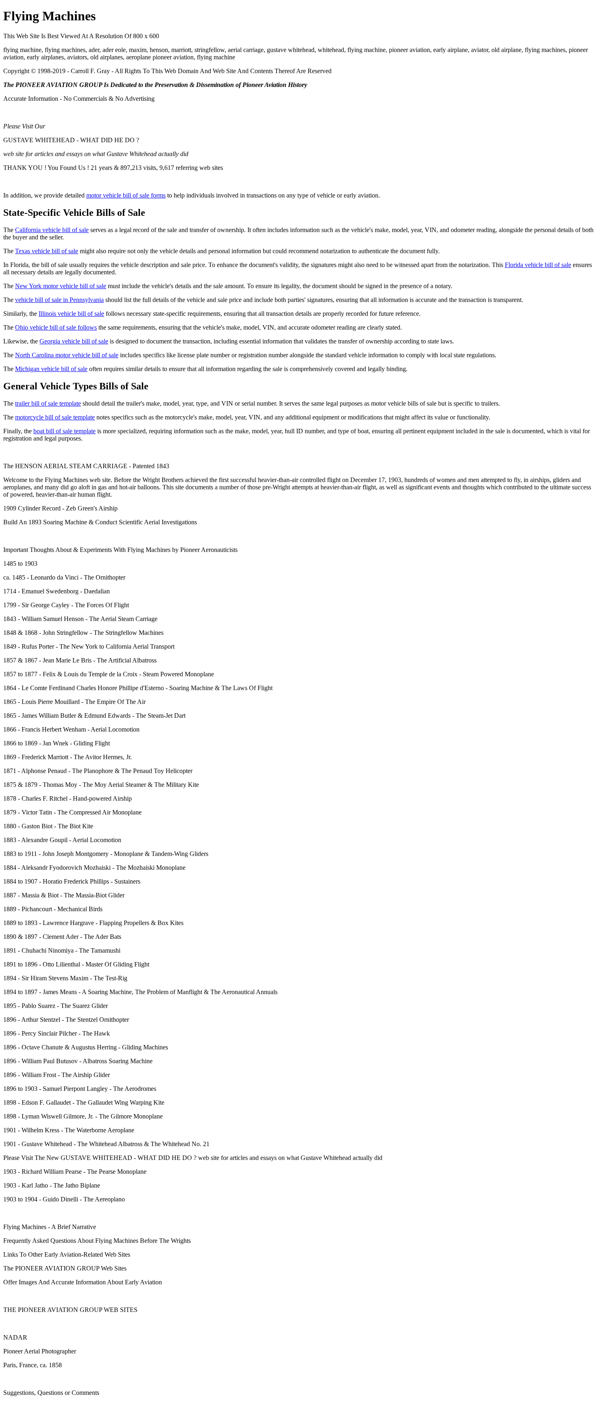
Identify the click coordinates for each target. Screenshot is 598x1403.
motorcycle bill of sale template (55, 417)
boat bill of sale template (64, 431)
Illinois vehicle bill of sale (71, 313)
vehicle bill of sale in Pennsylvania (59, 299)
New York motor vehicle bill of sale (60, 285)
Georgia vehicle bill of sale (73, 341)
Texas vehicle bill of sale (46, 251)
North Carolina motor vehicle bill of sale (66, 355)
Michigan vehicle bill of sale (51, 368)
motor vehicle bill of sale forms (126, 195)
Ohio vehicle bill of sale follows (56, 327)
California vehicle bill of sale (52, 229)
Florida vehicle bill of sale (538, 264)
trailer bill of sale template (48, 403)
